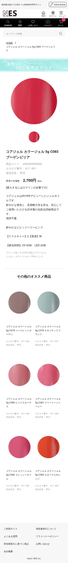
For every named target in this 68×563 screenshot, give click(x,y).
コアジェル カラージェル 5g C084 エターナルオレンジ (48, 474)
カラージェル (22, 256)
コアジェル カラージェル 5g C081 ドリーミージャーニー (48, 402)
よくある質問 (10, 536)
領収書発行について (46, 528)
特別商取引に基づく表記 (16, 543)
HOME (9, 42)
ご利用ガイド (10, 528)
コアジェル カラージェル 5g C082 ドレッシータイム (19, 474)
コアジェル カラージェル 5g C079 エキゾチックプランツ (48, 330)
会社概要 (8, 551)
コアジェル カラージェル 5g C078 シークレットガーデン (19, 330)
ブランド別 (12, 252)
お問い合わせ (42, 543)
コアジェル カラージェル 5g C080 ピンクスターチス (19, 402)
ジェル (9, 256)
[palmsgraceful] (34, 65)
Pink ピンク (37, 256)
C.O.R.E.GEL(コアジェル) (33, 252)
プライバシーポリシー (47, 536)
